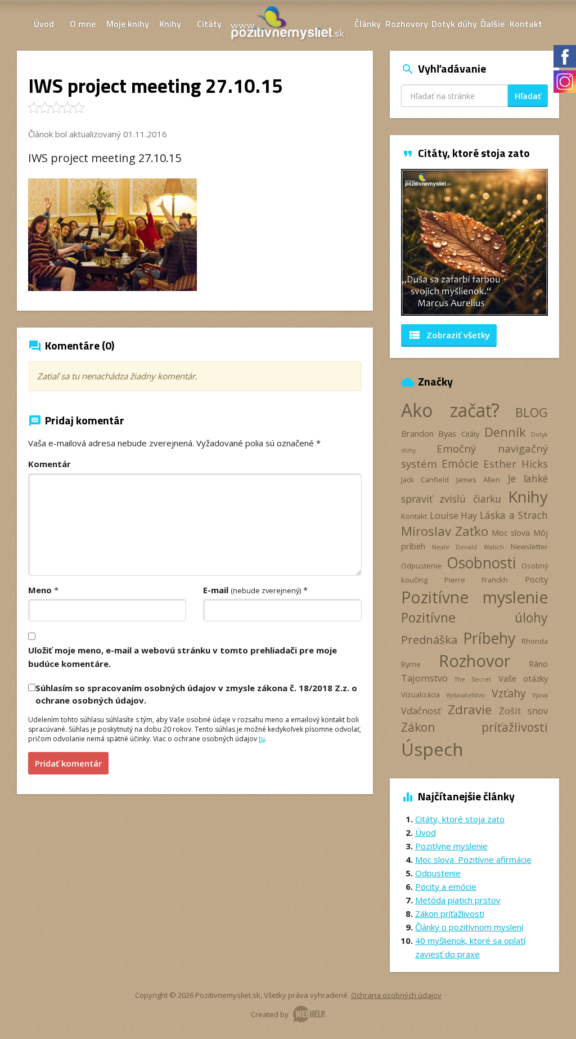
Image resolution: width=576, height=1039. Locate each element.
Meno (40, 589)
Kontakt (526, 23)
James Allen (478, 479)
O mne (83, 23)
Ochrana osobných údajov (396, 995)
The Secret (472, 679)
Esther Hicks (515, 463)
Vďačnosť (421, 711)
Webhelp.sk (309, 1014)
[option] (474, 242)
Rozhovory (406, 23)
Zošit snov (523, 711)
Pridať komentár (68, 763)
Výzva (540, 695)
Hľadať (528, 96)
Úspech (432, 749)
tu (262, 739)
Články (367, 23)
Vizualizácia (420, 694)
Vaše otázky (523, 678)
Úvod (44, 23)
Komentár (49, 463)
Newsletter (529, 546)
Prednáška (429, 639)
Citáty (209, 23)
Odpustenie (421, 566)
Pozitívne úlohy (474, 617)
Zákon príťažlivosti (474, 727)
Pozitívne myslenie (474, 597)
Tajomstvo (424, 678)
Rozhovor (474, 660)
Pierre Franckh (476, 580)
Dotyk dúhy (454, 23)
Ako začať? (450, 410)
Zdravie (470, 709)
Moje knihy (127, 23)
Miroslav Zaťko (445, 531)
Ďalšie (492, 23)
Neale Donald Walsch (468, 547)
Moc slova (511, 532)
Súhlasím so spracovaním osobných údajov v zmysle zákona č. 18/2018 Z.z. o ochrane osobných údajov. (196, 693)
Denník (505, 432)
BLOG (531, 412)
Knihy (170, 23)
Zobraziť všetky (449, 335)
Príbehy (489, 638)
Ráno (538, 663)
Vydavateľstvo (465, 695)
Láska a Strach (514, 515)
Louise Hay (454, 515)
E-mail (252, 589)
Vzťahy (509, 693)
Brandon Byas (429, 433)
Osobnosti (481, 563)
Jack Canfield (425, 479)
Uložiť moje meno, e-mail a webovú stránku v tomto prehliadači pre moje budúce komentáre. (182, 656)
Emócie (460, 463)
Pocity (536, 579)
